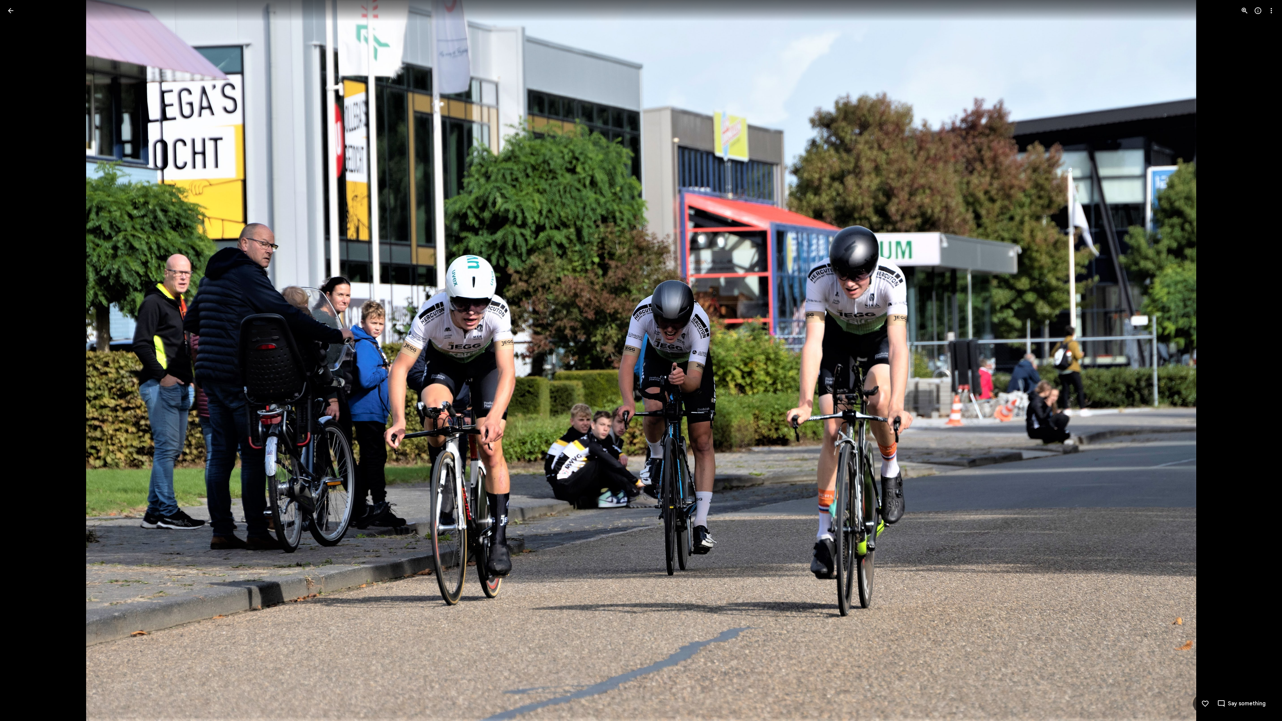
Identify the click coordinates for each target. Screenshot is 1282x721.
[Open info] (1258, 10)
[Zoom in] (1244, 10)
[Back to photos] (11, 11)
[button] (18, 360)
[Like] (1205, 704)
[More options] (1271, 10)
